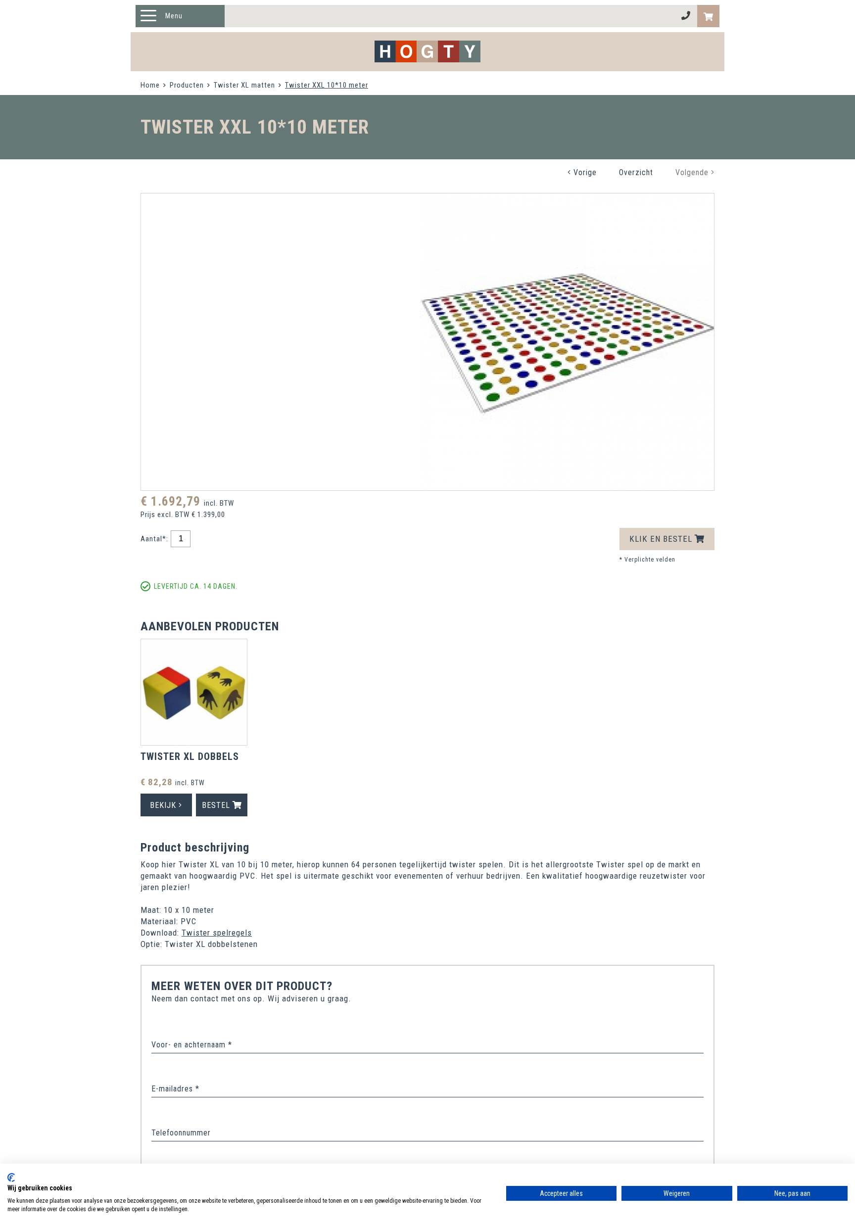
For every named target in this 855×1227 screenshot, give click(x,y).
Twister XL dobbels (190, 756)
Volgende (693, 172)
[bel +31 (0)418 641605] (686, 16)
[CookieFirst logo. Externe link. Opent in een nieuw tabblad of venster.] (11, 1177)
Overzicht (636, 172)
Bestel (217, 805)
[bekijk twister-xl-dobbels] (194, 694)
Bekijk (164, 805)
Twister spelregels (217, 933)
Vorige (584, 172)
